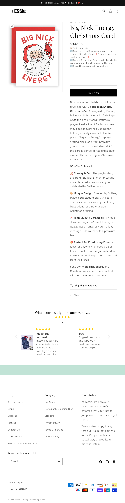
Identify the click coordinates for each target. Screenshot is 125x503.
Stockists (49, 416)
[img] (62, 317)
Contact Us (14, 430)
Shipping (12, 416)
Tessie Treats (15, 436)
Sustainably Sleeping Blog (59, 409)
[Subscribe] (59, 461)
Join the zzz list (16, 402)
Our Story (50, 402)
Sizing (11, 409)
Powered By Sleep (37, 500)
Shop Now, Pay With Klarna (22, 443)
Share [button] (77, 295)
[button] (6, 11)
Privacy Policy (52, 423)
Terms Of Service (54, 430)
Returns (12, 423)
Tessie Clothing (21, 500)
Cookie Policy (52, 436)
